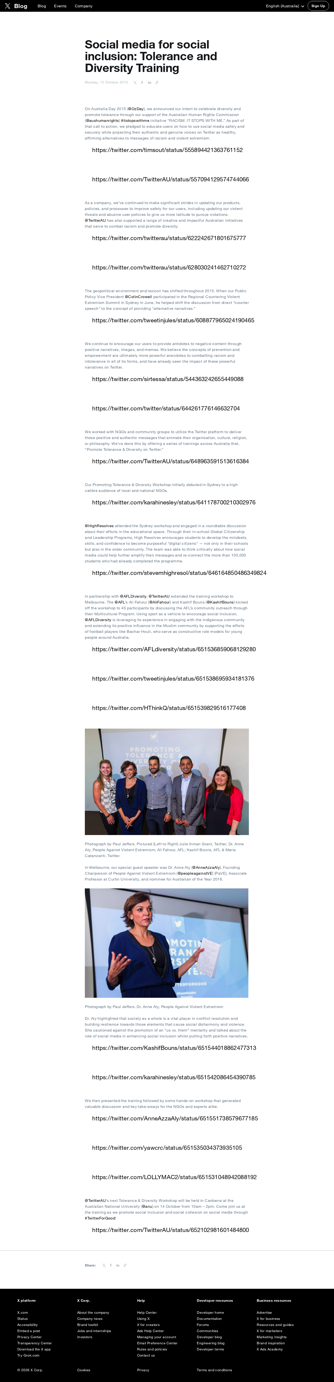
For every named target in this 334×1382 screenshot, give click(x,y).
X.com (22, 1312)
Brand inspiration (271, 1343)
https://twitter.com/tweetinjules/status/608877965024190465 (173, 320)
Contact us (146, 1355)
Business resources (274, 1300)
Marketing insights (272, 1337)
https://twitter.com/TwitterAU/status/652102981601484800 (170, 1229)
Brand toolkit (87, 1325)
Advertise (264, 1312)
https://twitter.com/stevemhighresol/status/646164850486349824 (179, 572)
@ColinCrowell (138, 296)
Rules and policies (152, 1349)
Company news (90, 1318)
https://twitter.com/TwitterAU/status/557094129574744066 (170, 179)
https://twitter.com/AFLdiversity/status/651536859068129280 (174, 649)
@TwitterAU (95, 220)
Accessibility (27, 1325)
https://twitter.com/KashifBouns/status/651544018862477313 (174, 1047)
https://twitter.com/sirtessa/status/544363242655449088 (168, 379)
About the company (93, 1312)
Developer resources (215, 1300)
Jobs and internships (94, 1331)
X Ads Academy (270, 1349)
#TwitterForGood (100, 1218)
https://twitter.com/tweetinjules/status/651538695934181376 (173, 678)
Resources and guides (275, 1325)
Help (141, 1300)
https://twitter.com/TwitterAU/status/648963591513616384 (170, 461)
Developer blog (209, 1337)
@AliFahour (159, 602)
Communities (207, 1331)
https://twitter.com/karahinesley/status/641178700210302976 (174, 502)
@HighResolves (99, 525)
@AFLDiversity (133, 596)
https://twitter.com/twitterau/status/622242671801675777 (169, 238)
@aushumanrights (102, 120)
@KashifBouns (220, 602)
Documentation (209, 1318)
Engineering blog (210, 1343)
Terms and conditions (214, 1370)
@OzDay (136, 108)
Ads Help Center (150, 1331)
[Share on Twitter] (135, 82)
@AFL (120, 602)
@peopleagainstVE (195, 873)
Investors (84, 1337)
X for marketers (269, 1331)
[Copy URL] (156, 82)
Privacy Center (29, 1337)
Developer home (210, 1312)
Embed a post (28, 1331)
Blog (42, 5)
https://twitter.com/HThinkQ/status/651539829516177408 (169, 707)
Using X (143, 1318)
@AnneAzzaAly (206, 867)
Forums (203, 1325)
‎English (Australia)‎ (283, 5)
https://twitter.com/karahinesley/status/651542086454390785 (174, 1077)
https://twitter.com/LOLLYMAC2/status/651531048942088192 (174, 1177)
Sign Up (318, 6)
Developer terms (210, 1349)
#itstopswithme (135, 120)
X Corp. (83, 1300)
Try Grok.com (28, 1355)
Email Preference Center (157, 1343)
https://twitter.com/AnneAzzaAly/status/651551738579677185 (175, 1118)
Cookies (83, 1370)
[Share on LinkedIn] (149, 82)
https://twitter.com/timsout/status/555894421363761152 (167, 149)
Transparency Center (34, 1343)
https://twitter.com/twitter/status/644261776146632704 (166, 408)
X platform (26, 1300)
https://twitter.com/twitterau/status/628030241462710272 (169, 267)
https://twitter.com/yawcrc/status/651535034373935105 (167, 1147)
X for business (268, 1318)
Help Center (147, 1312)
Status (22, 1318)
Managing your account (156, 1337)
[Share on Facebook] (141, 82)
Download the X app (34, 1349)
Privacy (143, 1370)
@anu (147, 1206)
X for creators (148, 1325)
